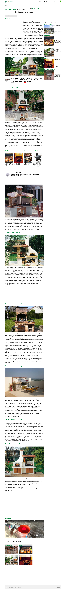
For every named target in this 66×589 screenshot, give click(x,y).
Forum (40, 1)
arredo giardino (8, 9)
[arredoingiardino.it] (9, 1)
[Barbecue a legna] (28, 157)
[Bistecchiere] (9, 157)
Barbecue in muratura (9, 556)
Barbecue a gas (8, 545)
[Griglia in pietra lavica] (38, 157)
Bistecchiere (21, 545)
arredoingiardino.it (36, 8)
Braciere (21, 556)
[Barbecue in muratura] (11, 560)
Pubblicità (58, 587)
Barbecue (14, 9)
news (6, 5)
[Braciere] (19, 157)
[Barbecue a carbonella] (49, 75)
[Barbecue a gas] (11, 549)
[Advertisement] (17, 8)
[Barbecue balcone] (49, 29)
